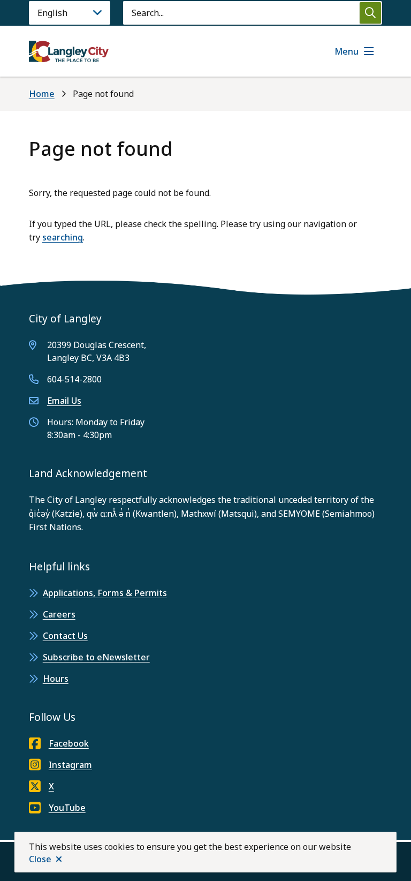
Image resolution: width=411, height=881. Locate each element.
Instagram (70, 765)
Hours (55, 678)
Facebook (69, 743)
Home (42, 94)
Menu (346, 51)
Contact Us (65, 636)
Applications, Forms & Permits (105, 593)
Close (40, 859)
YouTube (67, 808)
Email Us (64, 400)
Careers (59, 614)
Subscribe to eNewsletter (96, 657)
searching (62, 237)
